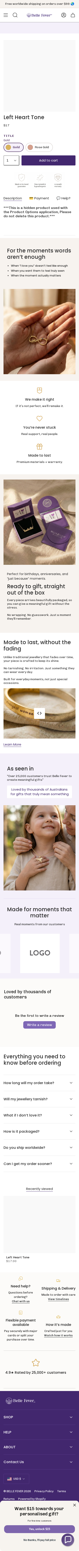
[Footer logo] (20, 1400)
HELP (7, 1432)
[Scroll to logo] (39, 953)
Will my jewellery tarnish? (26, 1099)
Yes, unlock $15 (39, 1529)
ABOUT (10, 1447)
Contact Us (14, 1461)
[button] (67, 1540)
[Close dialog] (74, 1505)
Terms (61, 1491)
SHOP (8, 1417)
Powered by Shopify (32, 1499)
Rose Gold (42, 147)
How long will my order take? (29, 1082)
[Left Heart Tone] (39, 1224)
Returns (9, 1499)
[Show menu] (5, 15)
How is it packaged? (22, 1131)
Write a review (39, 1025)
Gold (16, 147)
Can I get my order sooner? (28, 1163)
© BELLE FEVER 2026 (17, 1491)
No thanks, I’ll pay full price (39, 1540)
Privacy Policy (44, 1491)
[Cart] (72, 15)
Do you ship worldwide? (24, 1147)
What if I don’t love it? (23, 1115)
